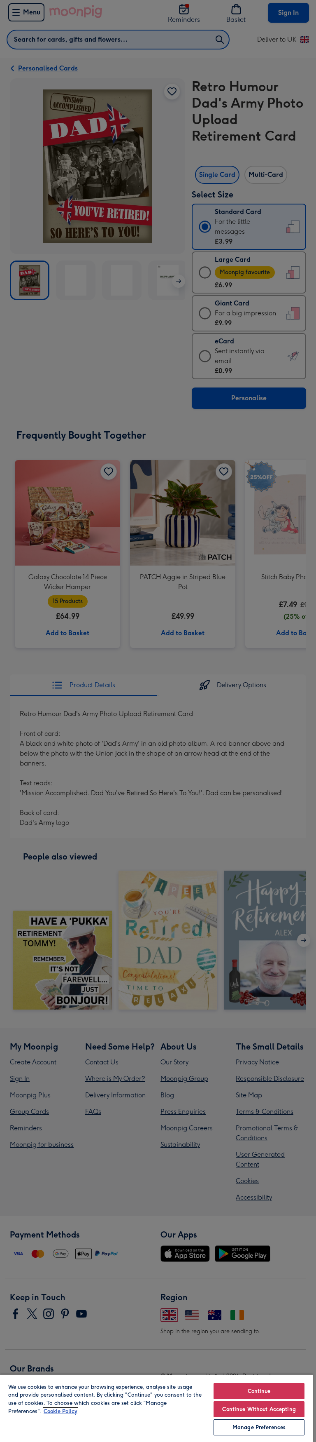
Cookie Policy (60, 1411)
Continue (259, 1391)
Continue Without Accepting (258, 1409)
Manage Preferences (259, 1427)
